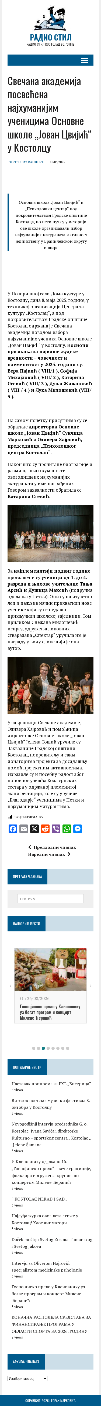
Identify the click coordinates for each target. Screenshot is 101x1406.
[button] (33, 1048)
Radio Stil (37, 162)
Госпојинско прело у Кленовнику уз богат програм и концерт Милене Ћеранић (50, 1012)
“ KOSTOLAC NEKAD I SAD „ (39, 1199)
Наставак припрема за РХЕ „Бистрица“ (51, 1084)
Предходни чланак (55, 847)
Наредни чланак (46, 854)
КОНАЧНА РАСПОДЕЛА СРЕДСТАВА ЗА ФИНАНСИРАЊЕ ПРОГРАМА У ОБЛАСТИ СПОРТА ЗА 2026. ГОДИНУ (51, 1324)
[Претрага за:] (50, 898)
